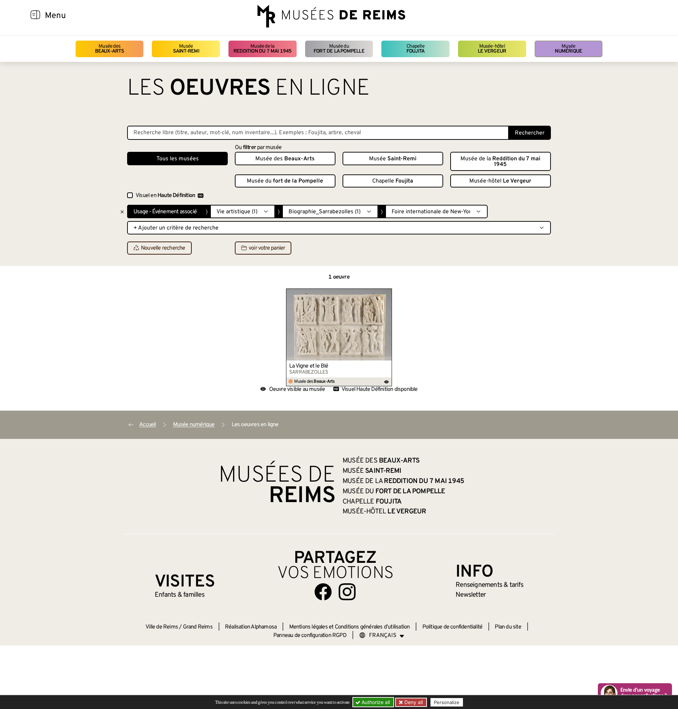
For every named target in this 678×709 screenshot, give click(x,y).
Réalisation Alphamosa (250, 627)
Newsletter (471, 595)
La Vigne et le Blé (308, 366)
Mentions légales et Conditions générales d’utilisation (349, 627)
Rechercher (530, 133)
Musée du (339, 49)
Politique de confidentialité (452, 627)
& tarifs (489, 585)
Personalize (446, 702)
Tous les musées (177, 158)
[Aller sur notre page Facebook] (323, 591)
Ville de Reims (161, 627)
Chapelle (415, 49)
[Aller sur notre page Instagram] (347, 591)
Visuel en (165, 195)
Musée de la (262, 49)
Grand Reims (198, 627)
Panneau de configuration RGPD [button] (309, 635)
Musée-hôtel (492, 49)
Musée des (109, 49)
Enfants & (179, 595)
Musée (186, 49)
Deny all (413, 702)
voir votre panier (267, 248)
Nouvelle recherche (163, 248)
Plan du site (508, 627)
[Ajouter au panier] (387, 294)
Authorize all (375, 702)
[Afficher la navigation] (35, 15)
